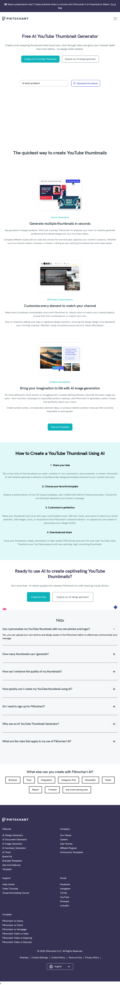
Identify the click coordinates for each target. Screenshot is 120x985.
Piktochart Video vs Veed (15, 933)
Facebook (65, 884)
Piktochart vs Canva (12, 920)
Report (35, 789)
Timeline (52, 789)
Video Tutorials (10, 888)
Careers (64, 839)
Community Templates (71, 852)
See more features (11, 864)
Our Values (65, 835)
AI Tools (6, 852)
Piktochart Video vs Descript (17, 942)
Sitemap (24, 957)
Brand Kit (7, 856)
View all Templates (60, 427)
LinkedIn (64, 905)
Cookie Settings (39, 957)
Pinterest (64, 901)
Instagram (65, 888)
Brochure (13, 780)
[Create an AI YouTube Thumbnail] (60, 109)
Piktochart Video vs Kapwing (17, 937)
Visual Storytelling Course (15, 892)
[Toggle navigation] (115, 18)
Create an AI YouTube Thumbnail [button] (40, 59)
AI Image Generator (12, 843)
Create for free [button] (38, 596)
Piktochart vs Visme (12, 925)
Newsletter (90, 780)
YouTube (64, 897)
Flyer (29, 780)
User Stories (66, 843)
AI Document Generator (14, 839)
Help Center (8, 884)
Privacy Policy (92, 957)
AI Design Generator (12, 835)
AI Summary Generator (14, 847)
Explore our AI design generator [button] (80, 59)
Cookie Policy (58, 957)
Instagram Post (68, 780)
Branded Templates (12, 860)
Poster (108, 780)
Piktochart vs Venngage (14, 929)
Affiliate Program (68, 847)
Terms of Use (75, 957)
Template (7, 869)
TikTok (63, 892)
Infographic (46, 780)
